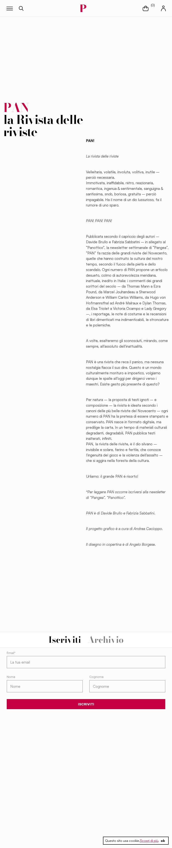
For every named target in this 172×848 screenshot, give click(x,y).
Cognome (96, 676)
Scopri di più (149, 841)
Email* (11, 653)
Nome (11, 676)
